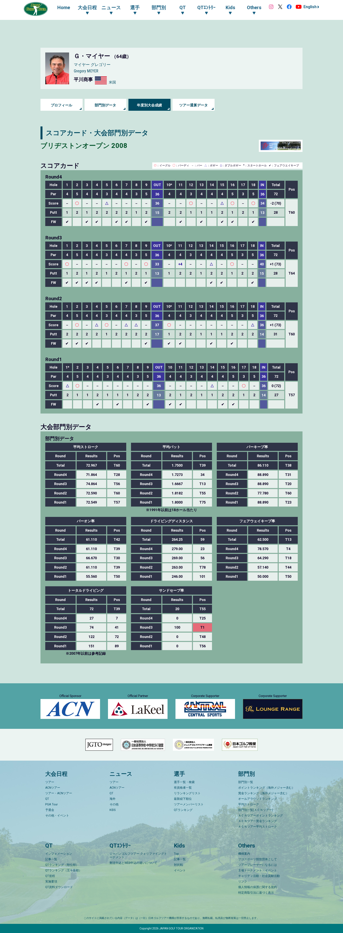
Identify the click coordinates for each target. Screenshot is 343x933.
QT (47, 799)
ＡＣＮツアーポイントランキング (260, 815)
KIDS (113, 810)
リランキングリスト (187, 793)
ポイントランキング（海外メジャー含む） (266, 787)
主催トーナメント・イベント (257, 870)
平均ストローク (248, 804)
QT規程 (50, 876)
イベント (180, 870)
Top (176, 853)
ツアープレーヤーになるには (257, 865)
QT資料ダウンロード (59, 887)
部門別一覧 (245, 782)
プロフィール (61, 105)
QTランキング (183, 810)
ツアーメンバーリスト (189, 804)
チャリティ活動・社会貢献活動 (259, 876)
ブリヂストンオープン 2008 (83, 146)
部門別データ (105, 105)
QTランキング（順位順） (62, 865)
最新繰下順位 (183, 799)
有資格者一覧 (183, 787)
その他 (114, 804)
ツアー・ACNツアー (58, 793)
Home (63, 7)
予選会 (49, 810)
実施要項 (51, 881)
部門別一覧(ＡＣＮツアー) (255, 810)
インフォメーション (58, 853)
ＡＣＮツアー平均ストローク (257, 826)
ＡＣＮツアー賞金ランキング (257, 821)
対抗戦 (178, 865)
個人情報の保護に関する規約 (257, 887)
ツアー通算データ (193, 105)
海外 (113, 799)
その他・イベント (57, 815)
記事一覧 (51, 859)
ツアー (49, 782)
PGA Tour (51, 804)
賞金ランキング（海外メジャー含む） (263, 793)
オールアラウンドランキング (257, 799)
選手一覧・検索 (184, 782)
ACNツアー (52, 787)
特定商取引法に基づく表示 (256, 892)
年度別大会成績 (149, 105)
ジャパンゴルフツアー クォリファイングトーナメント (138, 855)
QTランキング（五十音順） (63, 870)
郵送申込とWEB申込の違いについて (133, 863)
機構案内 (244, 853)
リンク (242, 881)
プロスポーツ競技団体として (257, 859)
